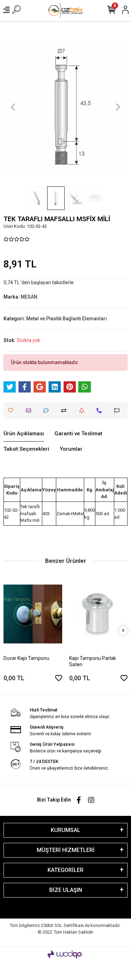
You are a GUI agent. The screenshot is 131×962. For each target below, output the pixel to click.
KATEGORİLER (65, 870)
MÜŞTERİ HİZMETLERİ (66, 850)
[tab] (23, 434)
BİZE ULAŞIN (65, 890)
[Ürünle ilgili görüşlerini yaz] (48, 410)
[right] (123, 630)
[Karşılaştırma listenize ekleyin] (65, 410)
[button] (12, 107)
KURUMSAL (65, 830)
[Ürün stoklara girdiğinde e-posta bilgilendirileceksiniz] (83, 410)
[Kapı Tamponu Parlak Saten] (98, 614)
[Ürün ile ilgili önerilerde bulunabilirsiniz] (118, 410)
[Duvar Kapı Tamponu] (32, 614)
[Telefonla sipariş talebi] (101, 410)
